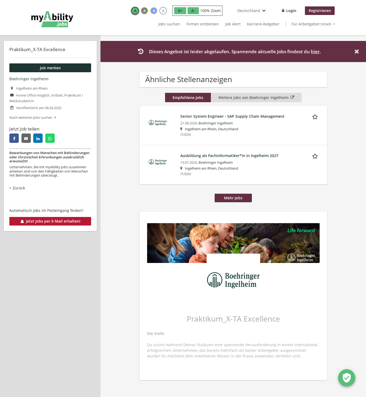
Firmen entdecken (202, 23)
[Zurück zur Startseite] (52, 19)
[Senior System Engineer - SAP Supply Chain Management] (158, 122)
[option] (135, 10)
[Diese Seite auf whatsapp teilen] (50, 138)
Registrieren (320, 10)
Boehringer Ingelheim (28, 78)
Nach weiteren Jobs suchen (30, 117)
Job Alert (233, 23)
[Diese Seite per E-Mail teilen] (26, 138)
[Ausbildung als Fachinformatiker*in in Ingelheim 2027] (158, 161)
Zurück (19, 187)
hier (315, 51)
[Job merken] (316, 116)
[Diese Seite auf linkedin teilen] (38, 138)
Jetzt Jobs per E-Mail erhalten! (53, 221)
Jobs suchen (169, 23)
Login (291, 10)
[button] (357, 51)
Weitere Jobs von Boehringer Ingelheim (253, 97)
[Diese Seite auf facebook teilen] (14, 138)
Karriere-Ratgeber (263, 23)
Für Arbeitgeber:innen (311, 23)
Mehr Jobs (233, 197)
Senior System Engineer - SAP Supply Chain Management (232, 116)
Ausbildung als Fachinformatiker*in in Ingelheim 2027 (229, 155)
